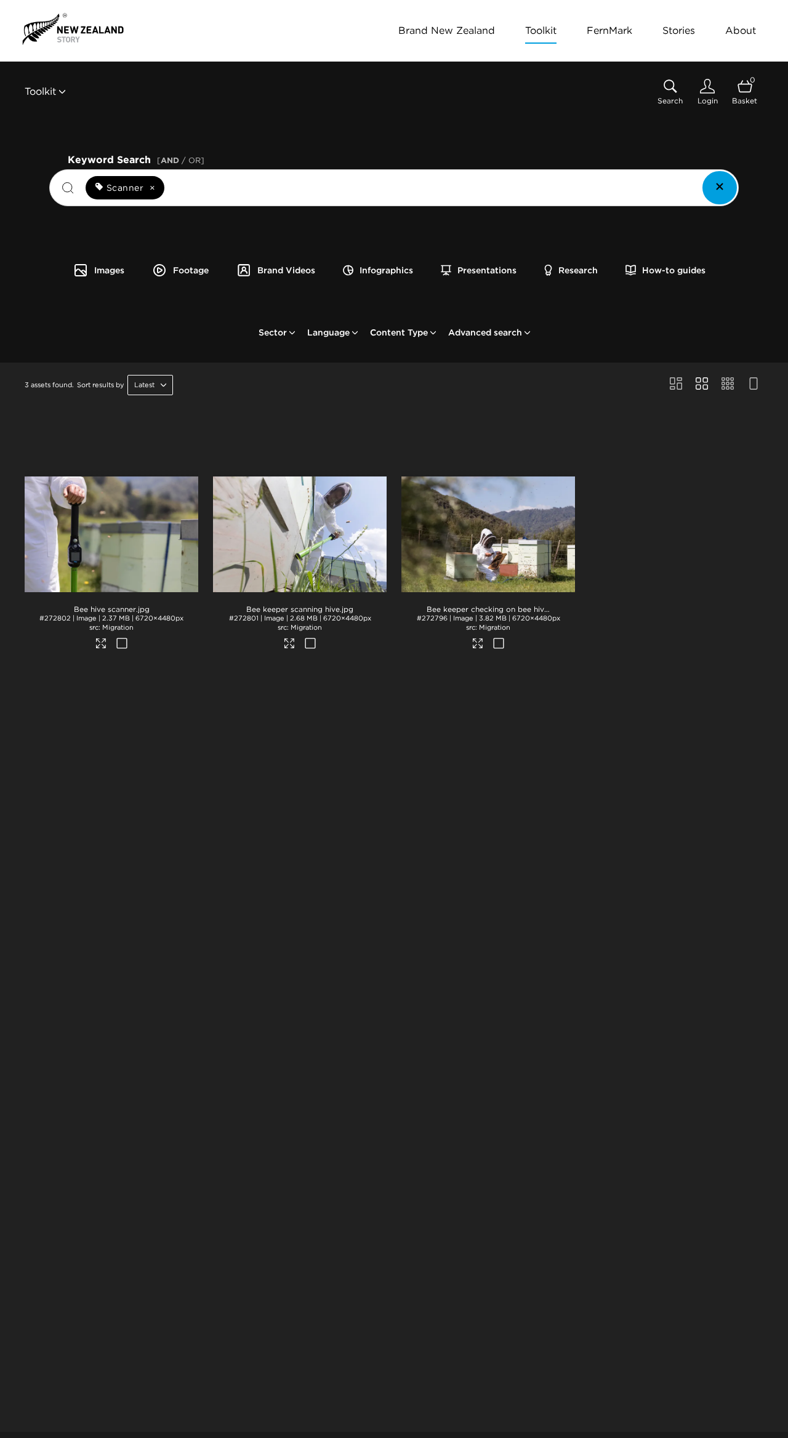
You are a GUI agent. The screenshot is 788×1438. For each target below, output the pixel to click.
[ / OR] (180, 160)
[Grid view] (702, 385)
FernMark (609, 30)
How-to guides (674, 270)
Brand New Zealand (446, 30)
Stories (678, 30)
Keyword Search (136, 158)
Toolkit (541, 30)
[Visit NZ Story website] (72, 29)
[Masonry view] (676, 385)
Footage (191, 270)
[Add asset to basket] (121, 644)
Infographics (386, 270)
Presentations (487, 270)
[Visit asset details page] (101, 645)
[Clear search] (719, 188)
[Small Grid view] (728, 385)
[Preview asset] (111, 530)
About (740, 30)
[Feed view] (753, 385)
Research (578, 270)
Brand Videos (286, 270)
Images (109, 270)
